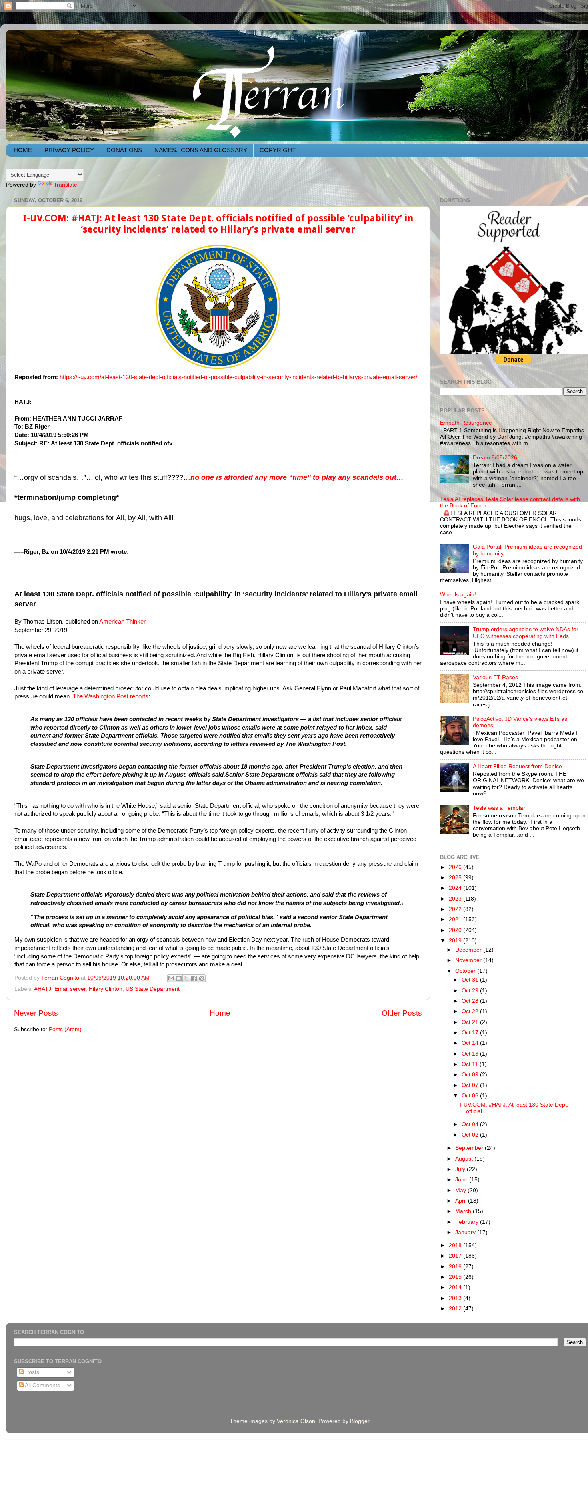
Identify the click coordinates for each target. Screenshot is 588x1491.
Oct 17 (471, 1033)
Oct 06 (471, 1096)
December (469, 950)
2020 (456, 930)
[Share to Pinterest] (202, 978)
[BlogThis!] (179, 978)
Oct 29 (471, 991)
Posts (31, 1372)
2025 (456, 878)
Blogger (359, 1421)
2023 (456, 899)
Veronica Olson (296, 1421)
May (461, 1190)
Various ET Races (495, 677)
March (464, 1211)
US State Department (153, 989)
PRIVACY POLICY (69, 150)
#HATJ (42, 989)
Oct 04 (471, 1124)
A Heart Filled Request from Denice (517, 766)
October (466, 971)
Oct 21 (471, 1022)
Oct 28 (471, 1001)
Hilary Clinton (105, 989)
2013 (456, 1298)
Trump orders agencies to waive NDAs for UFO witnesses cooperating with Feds (525, 632)
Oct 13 (471, 1054)
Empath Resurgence (466, 423)
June (462, 1180)
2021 (456, 919)
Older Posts (402, 1013)
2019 (456, 941)
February (467, 1222)
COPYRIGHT (278, 150)
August (464, 1159)
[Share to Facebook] (194, 978)
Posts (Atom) (65, 1029)
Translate (65, 185)
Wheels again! (458, 595)
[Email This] (171, 978)
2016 (456, 1267)
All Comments (42, 1385)
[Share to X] (186, 978)
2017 (456, 1256)
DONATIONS (124, 150)
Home (220, 1013)
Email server (70, 989)
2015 (456, 1277)
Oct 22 (471, 1011)
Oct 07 (471, 1085)
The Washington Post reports (110, 696)
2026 (456, 867)
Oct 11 (471, 1064)
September (470, 1148)
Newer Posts (36, 1013)
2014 (456, 1287)
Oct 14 (471, 1043)
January (466, 1232)
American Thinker (122, 621)
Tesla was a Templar (499, 808)
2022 (456, 909)
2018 (456, 1245)
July (461, 1169)
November (469, 960)
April (461, 1201)
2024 (456, 888)
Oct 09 (471, 1074)
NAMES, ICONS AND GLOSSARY (200, 150)
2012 (456, 1309)
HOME (23, 150)
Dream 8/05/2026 (495, 458)
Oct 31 (471, 980)
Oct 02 (471, 1135)
